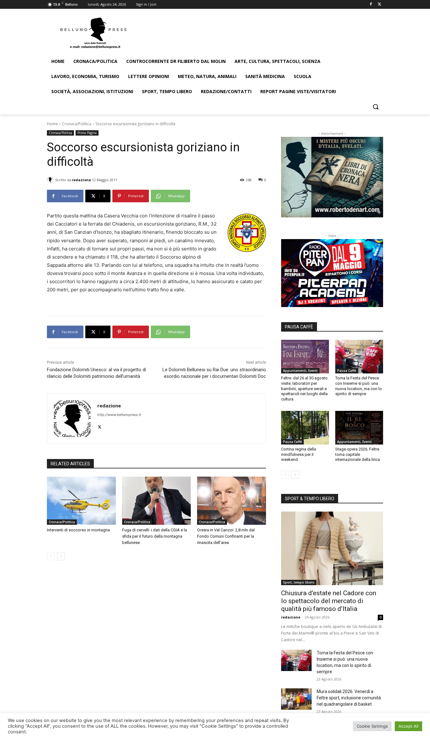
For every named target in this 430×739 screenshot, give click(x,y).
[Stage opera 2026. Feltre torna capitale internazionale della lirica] (359, 427)
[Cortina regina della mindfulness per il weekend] (305, 427)
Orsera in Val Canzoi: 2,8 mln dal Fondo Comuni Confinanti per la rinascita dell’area (226, 536)
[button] (375, 106)
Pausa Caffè (346, 370)
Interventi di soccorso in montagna (78, 530)
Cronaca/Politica (76, 123)
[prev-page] (51, 556)
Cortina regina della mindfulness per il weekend (298, 454)
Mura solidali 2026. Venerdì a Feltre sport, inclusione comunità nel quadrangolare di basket (349, 698)
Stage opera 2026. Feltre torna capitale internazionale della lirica (357, 454)
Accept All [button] (408, 726)
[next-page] (61, 556)
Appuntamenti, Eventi (300, 370)
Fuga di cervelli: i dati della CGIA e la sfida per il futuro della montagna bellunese (154, 536)
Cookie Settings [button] (372, 726)
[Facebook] (370, 4)
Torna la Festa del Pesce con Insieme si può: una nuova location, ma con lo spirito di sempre (358, 386)
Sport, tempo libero (298, 582)
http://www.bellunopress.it (119, 414)
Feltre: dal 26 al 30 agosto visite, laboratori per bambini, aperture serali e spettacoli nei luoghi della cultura (304, 389)
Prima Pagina (87, 133)
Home (52, 123)
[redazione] (51, 180)
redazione (81, 179)
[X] (379, 4)
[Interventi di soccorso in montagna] (81, 501)
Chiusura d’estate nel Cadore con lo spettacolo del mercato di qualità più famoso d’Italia (328, 601)
